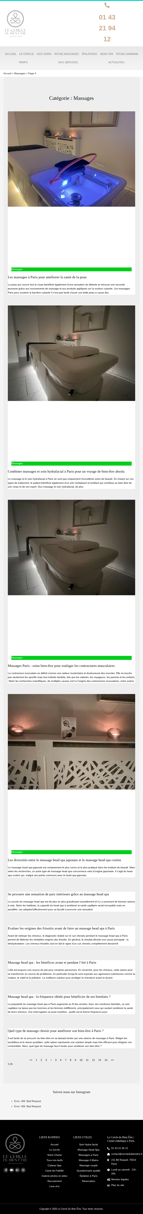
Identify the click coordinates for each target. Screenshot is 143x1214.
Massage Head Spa (88, 1149)
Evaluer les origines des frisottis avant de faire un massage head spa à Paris (62, 928)
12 (93, 1060)
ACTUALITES (116, 62)
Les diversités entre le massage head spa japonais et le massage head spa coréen (64, 860)
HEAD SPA (106, 53)
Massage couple (89, 1165)
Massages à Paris (88, 1155)
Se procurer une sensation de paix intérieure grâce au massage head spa (58, 894)
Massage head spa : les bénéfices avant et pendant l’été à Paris (52, 962)
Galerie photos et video (54, 1175)
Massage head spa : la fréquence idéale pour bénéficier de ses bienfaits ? (59, 996)
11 (87, 1060)
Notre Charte (54, 1155)
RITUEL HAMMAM (127, 53)
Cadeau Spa (54, 1165)
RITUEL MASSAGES (66, 53)
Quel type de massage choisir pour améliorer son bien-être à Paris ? (56, 1031)
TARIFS (23, 62)
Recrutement (54, 1181)
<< (30, 1060)
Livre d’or (54, 1186)
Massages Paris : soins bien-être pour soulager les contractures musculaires (61, 666)
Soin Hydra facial (88, 1144)
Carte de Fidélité (54, 1170)
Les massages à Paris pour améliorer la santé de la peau (47, 277)
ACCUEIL (10, 53)
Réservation (88, 1181)
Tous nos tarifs (55, 1160)
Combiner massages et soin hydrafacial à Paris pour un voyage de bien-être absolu (66, 471)
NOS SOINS (44, 53)
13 (99, 1060)
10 (81, 1060)
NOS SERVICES (68, 62)
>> (112, 1060)
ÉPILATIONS (89, 53)
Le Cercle (54, 1149)
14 (106, 1060)
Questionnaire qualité (88, 1170)
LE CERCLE (26, 53)
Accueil (54, 1144)
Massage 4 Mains (88, 1160)
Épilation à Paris (88, 1175)
